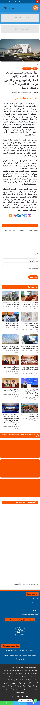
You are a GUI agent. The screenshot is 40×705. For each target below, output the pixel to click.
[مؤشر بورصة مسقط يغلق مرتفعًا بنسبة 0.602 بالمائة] (10, 317)
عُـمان (29, 64)
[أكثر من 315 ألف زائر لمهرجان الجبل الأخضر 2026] (29, 408)
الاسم (36, 253)
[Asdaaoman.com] (20, 18)
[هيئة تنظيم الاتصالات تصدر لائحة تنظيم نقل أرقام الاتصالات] (29, 317)
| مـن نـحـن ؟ (35, 601)
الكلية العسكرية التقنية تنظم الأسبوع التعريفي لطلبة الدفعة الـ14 (30, 369)
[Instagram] (29, 215)
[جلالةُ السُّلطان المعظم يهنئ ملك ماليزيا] (10, 383)
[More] (10, 215)
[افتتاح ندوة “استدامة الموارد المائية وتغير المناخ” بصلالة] (29, 296)
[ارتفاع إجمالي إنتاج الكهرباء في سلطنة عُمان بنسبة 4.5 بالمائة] (10, 339)
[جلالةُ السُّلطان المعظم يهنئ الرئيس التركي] (10, 360)
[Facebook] (22, 215)
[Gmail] (14, 215)
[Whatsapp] (35, 701)
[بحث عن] (9, 8)
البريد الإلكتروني (33, 261)
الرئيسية (34, 64)
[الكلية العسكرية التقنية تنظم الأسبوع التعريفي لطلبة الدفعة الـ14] (29, 360)
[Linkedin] (18, 215)
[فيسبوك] (23, 659)
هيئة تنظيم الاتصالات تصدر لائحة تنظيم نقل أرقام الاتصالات (31, 325)
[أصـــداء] (36, 8)
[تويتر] (21, 659)
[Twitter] (25, 215)
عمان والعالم (27, 68)
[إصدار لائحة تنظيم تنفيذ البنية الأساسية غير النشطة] (10, 296)
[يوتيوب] (19, 659)
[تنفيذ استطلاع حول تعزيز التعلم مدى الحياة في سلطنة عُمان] (29, 339)
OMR (37, 584)
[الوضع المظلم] (13, 8)
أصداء (35, 92)
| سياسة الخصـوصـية (33, 604)
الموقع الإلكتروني (33, 268)
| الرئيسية (36, 598)
